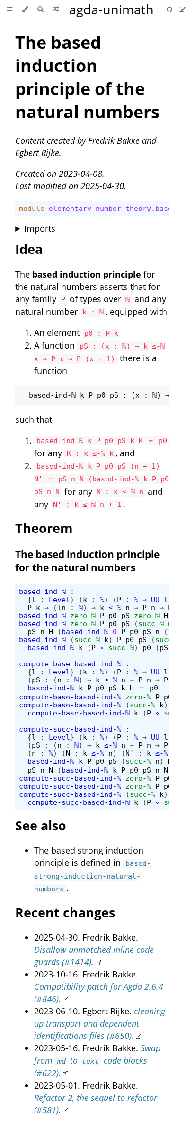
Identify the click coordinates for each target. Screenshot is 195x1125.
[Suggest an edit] (182, 9)
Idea (29, 249)
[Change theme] (25, 9)
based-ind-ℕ (42, 591)
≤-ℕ (114, 607)
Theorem (44, 528)
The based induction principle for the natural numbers (87, 561)
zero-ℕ (83, 615)
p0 (112, 615)
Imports (39, 228)
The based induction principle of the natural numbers (87, 77)
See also (40, 825)
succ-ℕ (151, 623)
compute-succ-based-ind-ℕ (70, 729)
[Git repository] (170, 9)
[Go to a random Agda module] (55, 9)
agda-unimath (111, 9)
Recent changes (65, 912)
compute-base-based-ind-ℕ (70, 664)
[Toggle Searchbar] (40, 9)
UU (155, 599)
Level (59, 599)
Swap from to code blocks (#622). (97, 1060)
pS (125, 615)
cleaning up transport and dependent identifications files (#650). (99, 1023)
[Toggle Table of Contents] (9, 9)
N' (129, 753)
